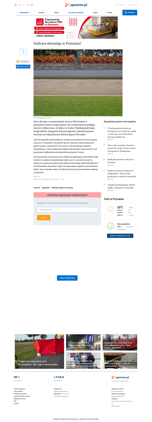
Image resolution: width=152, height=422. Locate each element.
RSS (15, 401)
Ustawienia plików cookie (22, 396)
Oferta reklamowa (19, 389)
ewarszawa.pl (73, 419)
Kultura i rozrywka (75, 12)
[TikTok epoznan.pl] (24, 5)
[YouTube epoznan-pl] (32, 5)
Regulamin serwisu (20, 399)
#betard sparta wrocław (62, 187)
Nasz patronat (18, 391)
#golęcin (46, 187)
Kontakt (131, 12)
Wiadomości (24, 12)
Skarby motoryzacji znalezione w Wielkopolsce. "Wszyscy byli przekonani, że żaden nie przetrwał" (122, 174)
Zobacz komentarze (67, 278)
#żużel (37, 187)
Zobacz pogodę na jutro (120, 236)
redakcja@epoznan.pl (60, 391)
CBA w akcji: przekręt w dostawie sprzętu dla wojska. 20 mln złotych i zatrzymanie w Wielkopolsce (122, 148)
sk (39, 176)
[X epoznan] (28, 5)
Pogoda (41, 12)
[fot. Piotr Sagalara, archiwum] (67, 82)
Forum (109, 12)
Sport (56, 12)
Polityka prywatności (20, 394)
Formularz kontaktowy (61, 396)
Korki (95, 12)
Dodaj (43, 218)
